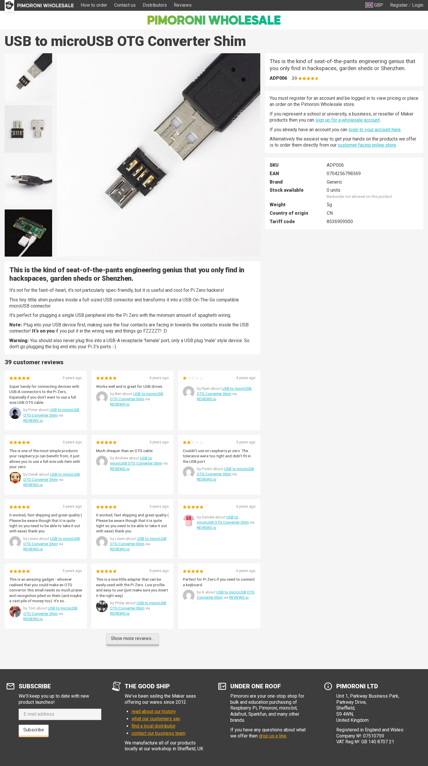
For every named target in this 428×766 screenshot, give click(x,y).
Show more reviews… (132, 638)
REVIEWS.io (33, 420)
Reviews (183, 5)
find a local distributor (154, 726)
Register (399, 5)
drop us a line (272, 736)
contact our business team (158, 733)
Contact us (125, 5)
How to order (94, 5)
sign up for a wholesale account (347, 120)
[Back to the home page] (214, 20)
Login (417, 5)
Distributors (155, 5)
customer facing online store (367, 145)
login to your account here (375, 129)
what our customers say (156, 718)
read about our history (154, 711)
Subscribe (33, 730)
